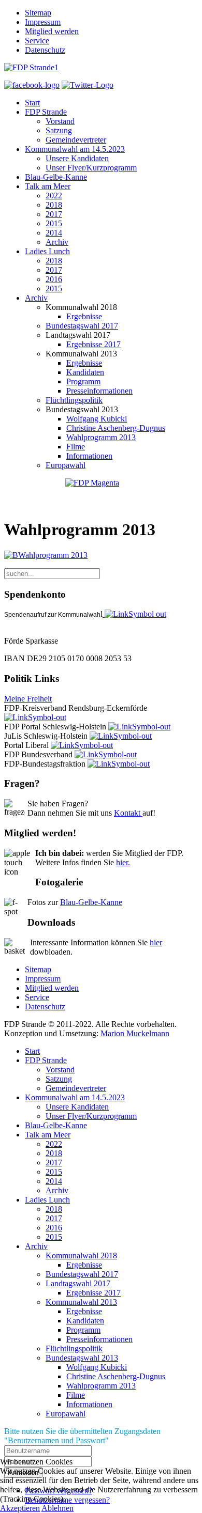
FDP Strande (46, 111)
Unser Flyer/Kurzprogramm (91, 167)
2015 (54, 223)
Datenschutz (45, 49)
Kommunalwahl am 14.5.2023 (75, 149)
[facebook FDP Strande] (32, 85)
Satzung (59, 130)
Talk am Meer (47, 186)
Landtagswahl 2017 (78, 1283)
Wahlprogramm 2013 (101, 437)
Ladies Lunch (47, 251)
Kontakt (128, 812)
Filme (75, 446)
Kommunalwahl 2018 (81, 1255)
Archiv (57, 242)
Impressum (43, 22)
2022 (54, 195)
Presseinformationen (99, 390)
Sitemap (38, 12)
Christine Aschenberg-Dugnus (115, 428)
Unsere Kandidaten (77, 158)
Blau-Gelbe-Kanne (56, 177)
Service (37, 40)
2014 (54, 232)
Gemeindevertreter (76, 139)
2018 (54, 204)
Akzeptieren (20, 1508)
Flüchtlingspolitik (74, 400)
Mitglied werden (52, 31)
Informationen (89, 455)
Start (32, 102)
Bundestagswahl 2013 (82, 1357)
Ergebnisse (84, 316)
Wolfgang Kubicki (96, 418)
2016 (54, 279)
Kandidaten (85, 372)
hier (156, 942)
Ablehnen (57, 1508)
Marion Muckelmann (134, 1033)
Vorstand (60, 121)
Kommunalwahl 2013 (81, 1302)
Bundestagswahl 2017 (82, 325)
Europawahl (65, 465)
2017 (54, 214)
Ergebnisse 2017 (93, 344)
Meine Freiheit (28, 698)
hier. (123, 862)
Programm (83, 381)
